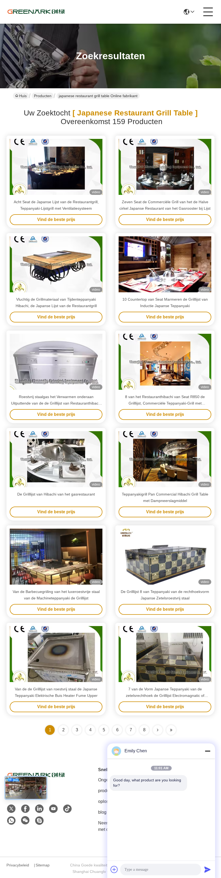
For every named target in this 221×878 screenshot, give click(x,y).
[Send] (207, 869)
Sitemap (43, 865)
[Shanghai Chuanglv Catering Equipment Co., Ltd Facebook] (25, 809)
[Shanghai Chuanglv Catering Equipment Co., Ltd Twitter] (11, 809)
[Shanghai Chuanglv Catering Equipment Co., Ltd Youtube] (53, 809)
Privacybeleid (17, 865)
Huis (23, 96)
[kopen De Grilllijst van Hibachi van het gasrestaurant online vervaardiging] (56, 459)
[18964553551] (39, 820)
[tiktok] (67, 809)
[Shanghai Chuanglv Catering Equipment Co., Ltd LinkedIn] (39, 809)
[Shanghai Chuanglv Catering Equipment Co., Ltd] (36, 12)
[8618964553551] (11, 820)
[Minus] (207, 751)
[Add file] (114, 869)
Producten (42, 96)
